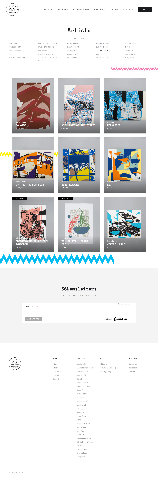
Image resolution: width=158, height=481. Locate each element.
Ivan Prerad (43, 51)
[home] (12, 9)
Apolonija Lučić (74, 43)
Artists (55, 368)
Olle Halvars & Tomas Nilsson (47, 59)
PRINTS (48, 9)
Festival (56, 375)
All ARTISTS (79, 38)
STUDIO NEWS (81, 9)
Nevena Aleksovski (17, 58)
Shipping (103, 364)
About (114, 9)
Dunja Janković (102, 47)
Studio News (58, 371)
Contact (128, 9)
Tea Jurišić (129, 58)
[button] (145, 9)
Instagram (133, 364)
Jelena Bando (102, 51)
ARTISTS (62, 9)
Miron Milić (130, 54)
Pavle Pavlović (73, 58)
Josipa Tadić (130, 51)
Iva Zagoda (72, 51)
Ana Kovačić (14, 43)
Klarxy (12, 54)
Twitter (132, 371)
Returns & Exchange (108, 368)
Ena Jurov (129, 47)
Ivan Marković (15, 51)
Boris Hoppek (131, 43)
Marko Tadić (72, 54)
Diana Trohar (73, 47)
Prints (55, 364)
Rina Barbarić (102, 58)
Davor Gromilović (46, 47)
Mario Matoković (45, 54)
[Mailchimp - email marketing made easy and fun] (116, 318)
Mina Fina (100, 54)
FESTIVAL (100, 9)
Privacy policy (105, 371)
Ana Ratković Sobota (47, 43)
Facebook (133, 368)
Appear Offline (102, 43)
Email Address (31, 306)
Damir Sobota (15, 47)
